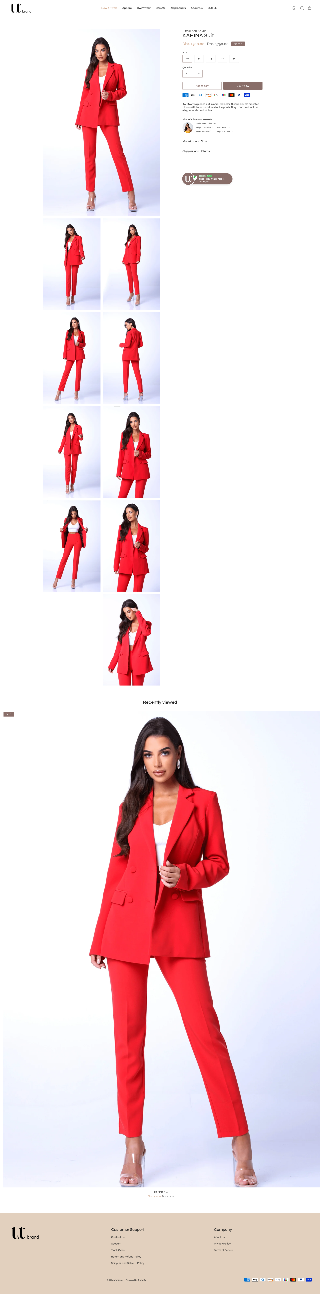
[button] (127, 8)
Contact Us (117, 1237)
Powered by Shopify (136, 1280)
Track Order (118, 1250)
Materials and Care (194, 141)
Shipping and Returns (196, 151)
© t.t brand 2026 (114, 1280)
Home (186, 30)
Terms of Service (224, 1250)
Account (116, 1243)
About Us (219, 1237)
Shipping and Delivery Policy (127, 1263)
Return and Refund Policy (126, 1256)
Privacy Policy (222, 1243)
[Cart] (310, 8)
